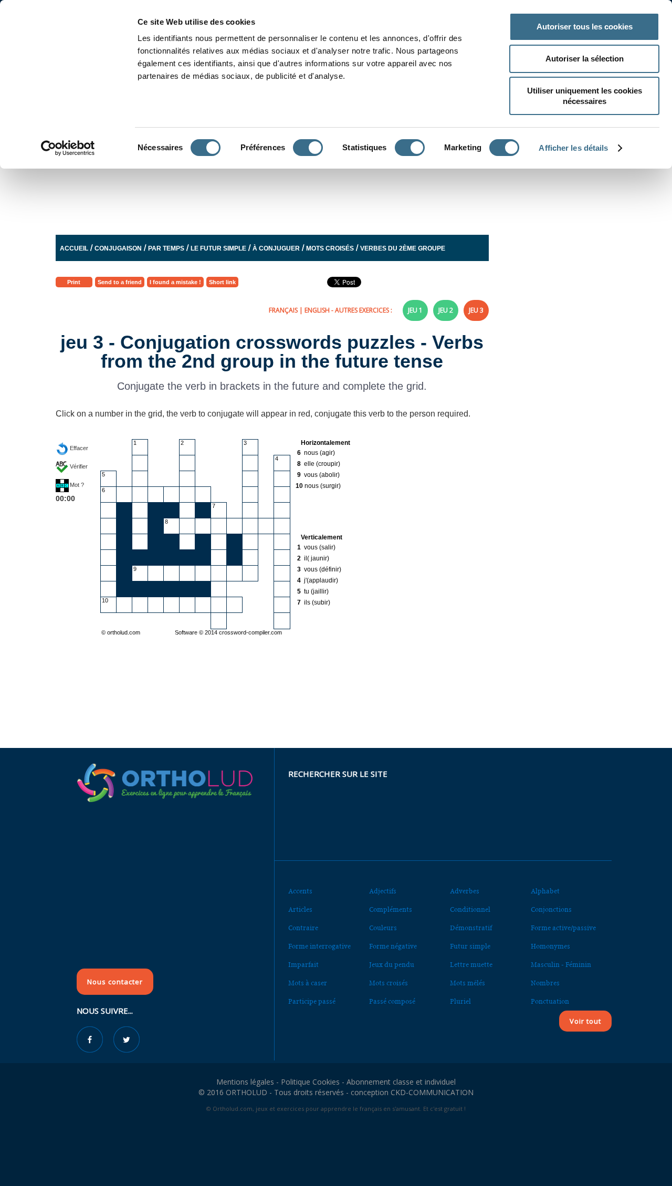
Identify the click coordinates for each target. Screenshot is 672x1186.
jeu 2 (445, 310)
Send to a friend (120, 282)
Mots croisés (330, 248)
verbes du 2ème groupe (402, 248)
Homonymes (550, 946)
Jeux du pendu (391, 964)
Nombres (545, 983)
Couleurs (383, 927)
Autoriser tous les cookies (585, 26)
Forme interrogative (319, 946)
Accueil (74, 248)
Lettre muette (471, 964)
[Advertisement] (310, 196)
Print (73, 282)
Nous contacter (115, 981)
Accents (300, 891)
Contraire (303, 927)
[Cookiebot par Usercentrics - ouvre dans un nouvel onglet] (68, 148)
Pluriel (460, 1001)
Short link (222, 282)
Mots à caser (307, 983)
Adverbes (464, 891)
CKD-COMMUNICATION (432, 1092)
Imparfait (303, 964)
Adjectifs (382, 891)
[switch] (308, 147)
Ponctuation (550, 1001)
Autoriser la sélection (584, 58)
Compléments (390, 909)
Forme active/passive (563, 927)
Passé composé (392, 1001)
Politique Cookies (310, 1082)
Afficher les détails (573, 147)
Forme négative (393, 946)
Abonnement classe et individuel (401, 1082)
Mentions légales (245, 1082)
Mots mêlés (467, 983)
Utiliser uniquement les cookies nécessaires (584, 96)
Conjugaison (118, 248)
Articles (300, 909)
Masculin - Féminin (561, 964)
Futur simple (470, 946)
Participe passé (311, 1001)
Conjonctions (551, 909)
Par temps (166, 248)
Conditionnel (470, 909)
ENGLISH (317, 310)
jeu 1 (415, 310)
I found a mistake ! (175, 282)
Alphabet (545, 891)
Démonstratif (471, 927)
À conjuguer (276, 248)
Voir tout (585, 1021)
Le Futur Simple (218, 248)
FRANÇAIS (283, 310)
